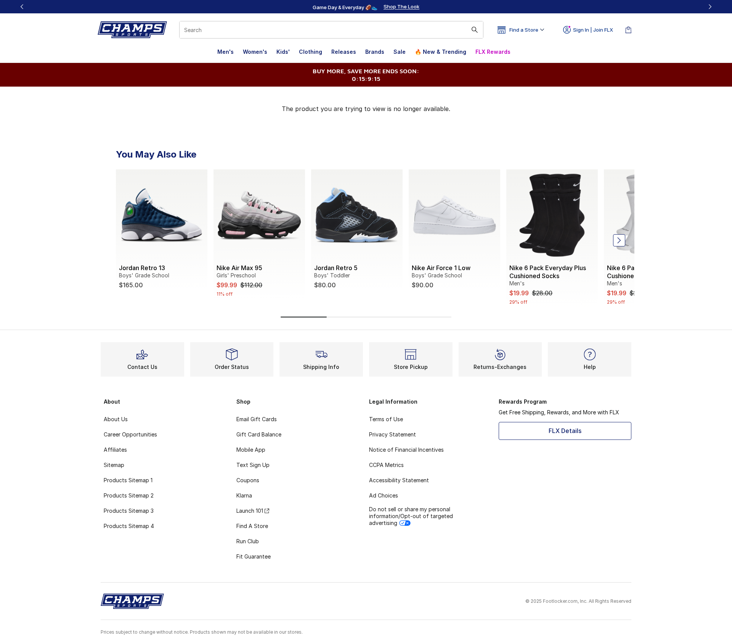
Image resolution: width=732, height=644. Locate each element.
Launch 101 (249, 510)
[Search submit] (474, 29)
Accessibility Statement (399, 480)
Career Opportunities (130, 434)
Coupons (247, 480)
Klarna (244, 495)
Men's (225, 51)
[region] (366, 6)
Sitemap (114, 465)
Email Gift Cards (256, 419)
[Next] (710, 6)
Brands (374, 51)
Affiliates (115, 449)
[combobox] (331, 29)
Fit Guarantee (253, 556)
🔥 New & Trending (440, 51)
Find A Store (252, 526)
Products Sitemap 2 (129, 495)
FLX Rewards (492, 51)
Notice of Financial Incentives (406, 449)
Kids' (283, 51)
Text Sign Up (253, 465)
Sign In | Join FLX (593, 30)
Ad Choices (383, 495)
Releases (343, 51)
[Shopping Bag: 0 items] (628, 29)
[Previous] (22, 6)
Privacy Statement (392, 434)
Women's (255, 51)
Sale (399, 51)
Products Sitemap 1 (128, 480)
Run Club (247, 541)
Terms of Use (386, 419)
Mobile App (250, 449)
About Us (116, 419)
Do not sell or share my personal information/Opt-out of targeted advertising (411, 516)
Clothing (310, 51)
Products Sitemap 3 (129, 510)
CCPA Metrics (386, 465)
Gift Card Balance (258, 434)
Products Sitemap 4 (129, 526)
